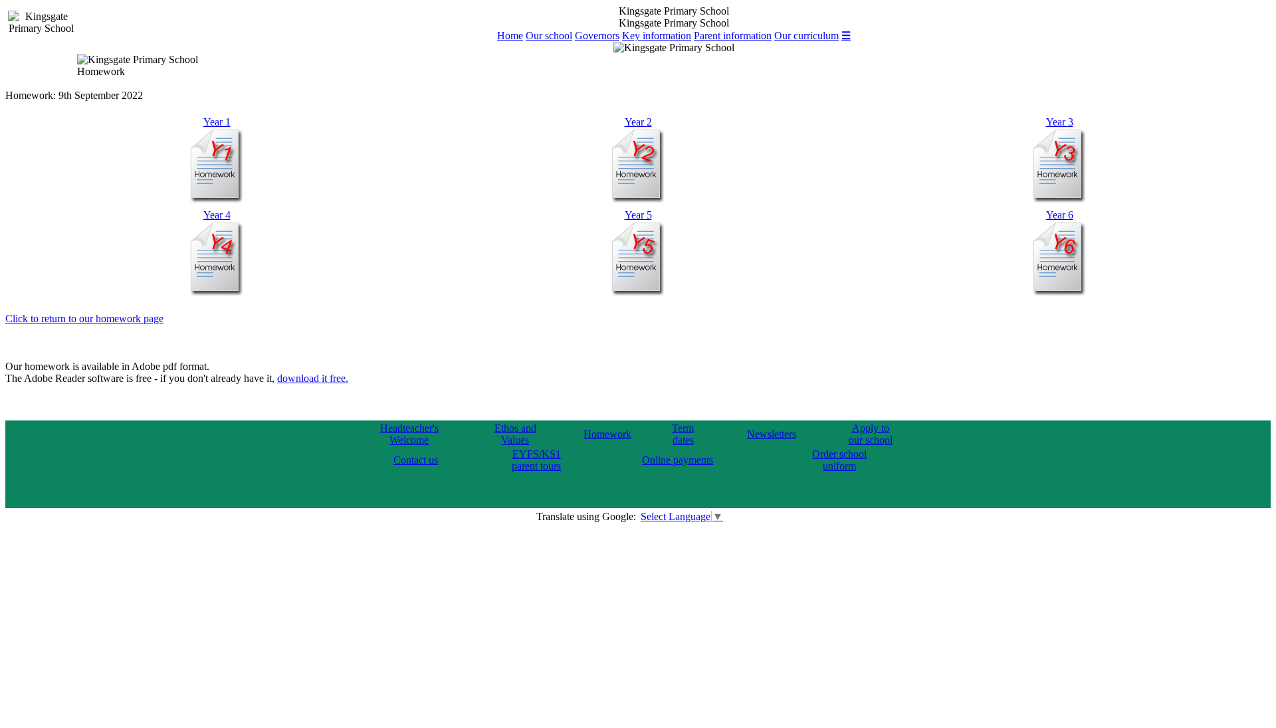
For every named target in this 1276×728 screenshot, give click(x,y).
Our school (549, 35)
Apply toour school (871, 434)
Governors (597, 35)
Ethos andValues (515, 434)
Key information (656, 35)
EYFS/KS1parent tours (536, 460)
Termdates (683, 434)
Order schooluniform (839, 460)
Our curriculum (806, 35)
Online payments (677, 460)
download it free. (312, 378)
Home (510, 35)
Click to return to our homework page (84, 318)
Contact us (415, 460)
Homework (607, 434)
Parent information (733, 35)
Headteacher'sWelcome (409, 434)
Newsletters (771, 434)
